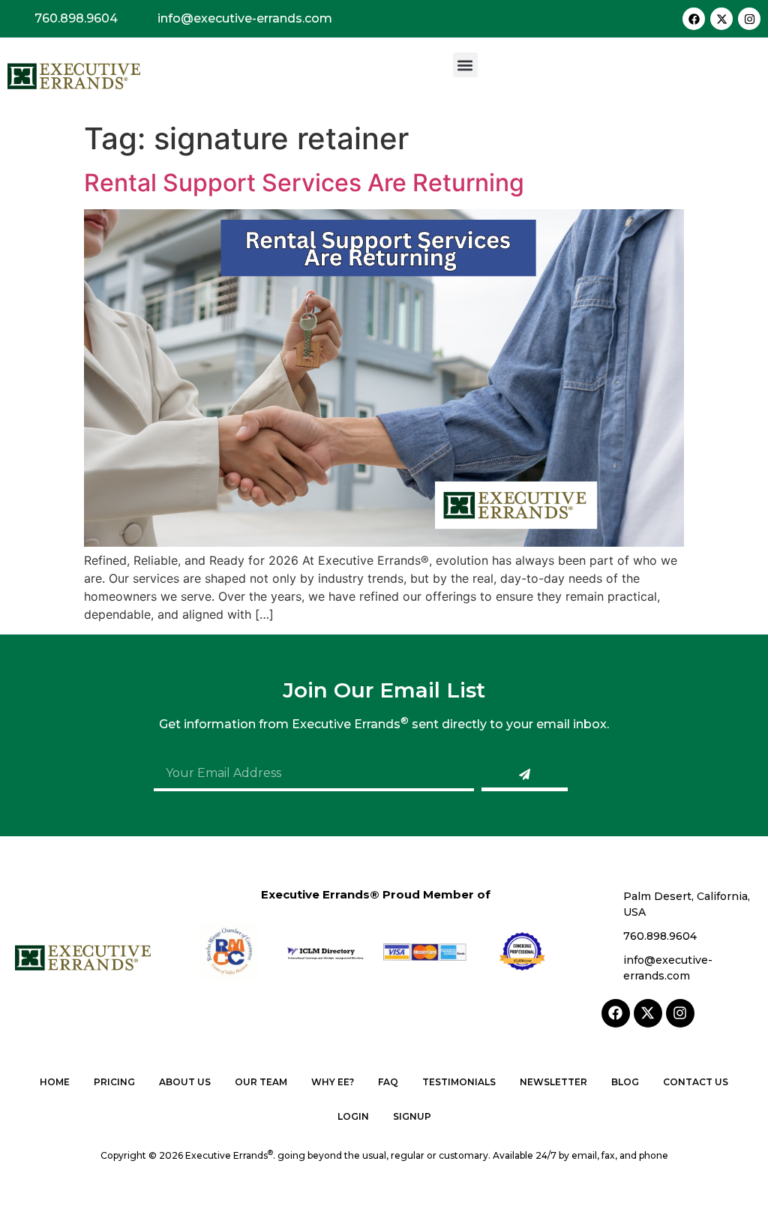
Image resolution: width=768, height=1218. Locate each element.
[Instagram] (749, 19)
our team (261, 1082)
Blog (625, 1082)
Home (55, 1082)
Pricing (114, 1082)
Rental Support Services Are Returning (304, 182)
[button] (465, 64)
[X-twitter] (721, 19)
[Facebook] (693, 19)
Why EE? (332, 1082)
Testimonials (459, 1082)
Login (353, 1116)
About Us (185, 1082)
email (584, 1155)
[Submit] (525, 776)
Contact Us (695, 1082)
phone (653, 1155)
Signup (412, 1116)
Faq (388, 1082)
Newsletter (553, 1082)
